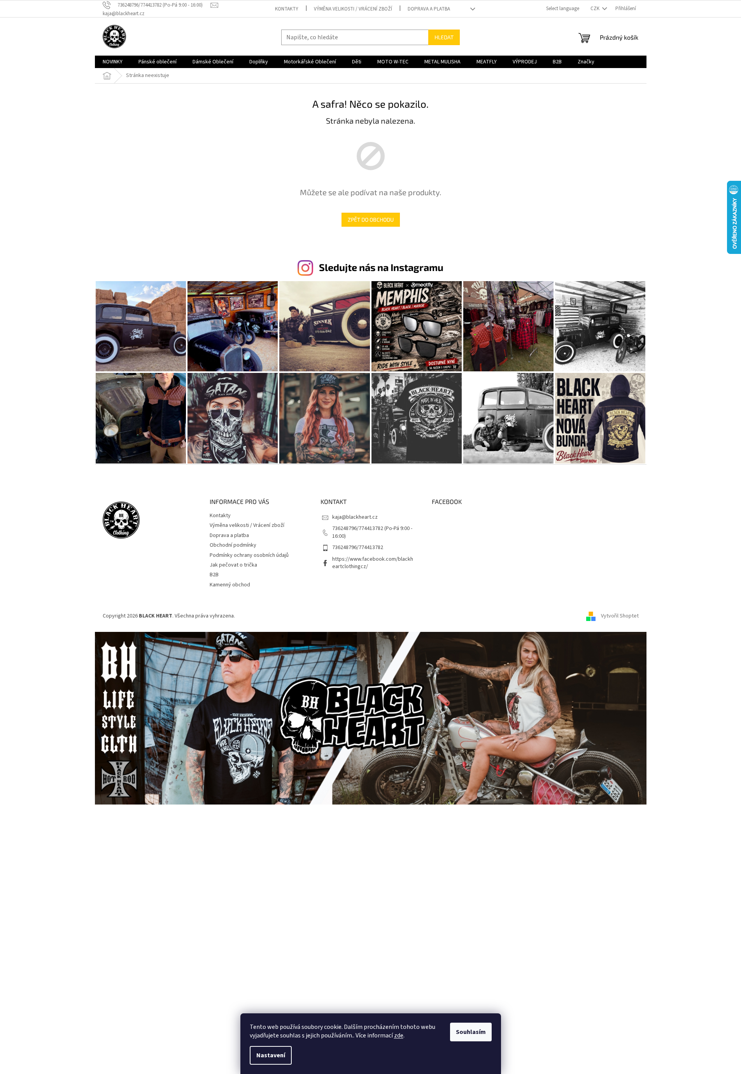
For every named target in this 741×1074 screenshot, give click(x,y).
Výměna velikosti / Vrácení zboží (353, 8)
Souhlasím (471, 1032)
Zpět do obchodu (371, 219)
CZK (595, 8)
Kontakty (286, 8)
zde (398, 1035)
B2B (214, 575)
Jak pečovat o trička (233, 565)
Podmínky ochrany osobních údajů (249, 555)
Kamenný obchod (230, 585)
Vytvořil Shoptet (620, 616)
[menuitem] (112, 62)
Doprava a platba (429, 8)
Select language (562, 8)
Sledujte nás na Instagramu (381, 267)
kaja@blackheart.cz (355, 517)
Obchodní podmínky (233, 545)
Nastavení (270, 1055)
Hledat (444, 37)
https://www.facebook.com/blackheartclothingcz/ (372, 562)
